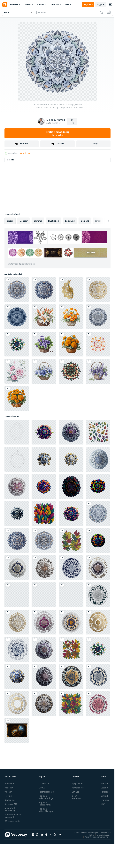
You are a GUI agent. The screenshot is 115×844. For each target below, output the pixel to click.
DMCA (41, 787)
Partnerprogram (46, 791)
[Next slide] (103, 221)
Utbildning (9, 800)
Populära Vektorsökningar (46, 797)
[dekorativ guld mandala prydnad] (71, 289)
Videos (40, 4)
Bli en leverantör (75, 797)
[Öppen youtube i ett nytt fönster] (60, 834)
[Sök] (101, 12)
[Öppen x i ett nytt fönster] (55, 834)
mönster (23, 221)
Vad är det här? (25, 153)
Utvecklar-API (10, 804)
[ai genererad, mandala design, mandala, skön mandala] (16, 344)
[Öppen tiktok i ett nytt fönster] (51, 834)
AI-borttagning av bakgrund (12, 815)
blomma (38, 221)
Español (102, 787)
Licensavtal (43, 783)
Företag (8, 796)
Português (103, 791)
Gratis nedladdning (58, 133)
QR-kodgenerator (12, 821)
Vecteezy (8, 787)
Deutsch (102, 796)
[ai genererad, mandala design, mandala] (16, 432)
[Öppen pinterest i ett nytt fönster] (46, 834)
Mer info (10, 160)
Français (103, 800)
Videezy (8, 791)
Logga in (100, 4)
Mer (67, 4)
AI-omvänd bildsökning (10, 809)
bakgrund (70, 221)
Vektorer (14, 4)
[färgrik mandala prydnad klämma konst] (71, 371)
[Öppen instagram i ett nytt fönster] (37, 834)
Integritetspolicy (101, 835)
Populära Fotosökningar (45, 803)
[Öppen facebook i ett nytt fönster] (33, 834)
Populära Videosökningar (45, 810)
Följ (72, 123)
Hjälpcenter (75, 783)
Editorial (54, 4)
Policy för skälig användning (94, 836)
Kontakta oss (76, 787)
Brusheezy (9, 783)
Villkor (89, 835)
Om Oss (74, 791)
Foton (28, 4)
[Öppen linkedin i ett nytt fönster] (42, 834)
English (102, 783)
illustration (53, 221)
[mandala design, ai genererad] (16, 316)
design (10, 221)
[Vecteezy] (4, 4)
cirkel (98, 221)
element (85, 221)
